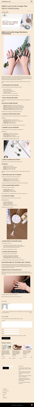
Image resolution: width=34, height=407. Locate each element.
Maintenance (5, 392)
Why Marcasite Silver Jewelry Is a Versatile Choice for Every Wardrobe (27, 352)
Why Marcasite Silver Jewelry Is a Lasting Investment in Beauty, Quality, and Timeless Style (6, 352)
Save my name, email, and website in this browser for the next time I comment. (14, 335)
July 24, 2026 (24, 355)
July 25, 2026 (14, 356)
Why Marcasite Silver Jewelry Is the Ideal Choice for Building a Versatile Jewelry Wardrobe (16, 352)
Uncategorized (5, 397)
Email (3, 331)
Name (3, 329)
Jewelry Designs (4, 301)
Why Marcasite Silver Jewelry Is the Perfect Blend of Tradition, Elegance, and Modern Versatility (25, 379)
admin (9, 303)
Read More (3, 358)
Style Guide (4, 394)
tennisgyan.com (6, 1)
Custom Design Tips (5, 12)
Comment (3, 320)
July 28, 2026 (3, 356)
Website (3, 333)
